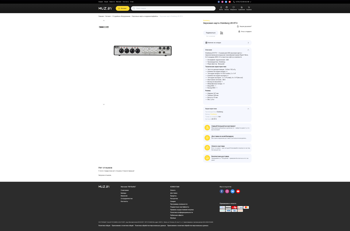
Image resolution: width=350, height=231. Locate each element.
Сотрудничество (127, 198)
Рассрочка (174, 198)
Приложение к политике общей (122, 225)
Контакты (126, 1)
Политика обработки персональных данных (150, 225)
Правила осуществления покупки (182, 210)
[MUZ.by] (105, 8)
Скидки (100, 1)
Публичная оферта (176, 215)
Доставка (173, 193)
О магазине (125, 190)
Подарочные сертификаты (179, 207)
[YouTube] (230, 2)
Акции (106, 1)
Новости (112, 1)
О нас (132, 1)
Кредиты (173, 196)
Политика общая (104, 225)
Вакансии (124, 196)
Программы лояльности (178, 204)
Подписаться (210, 33)
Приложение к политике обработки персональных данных (187, 225)
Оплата (172, 190)
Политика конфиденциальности (181, 212)
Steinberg (206, 20)
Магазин (118, 1)
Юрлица (173, 218)
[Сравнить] (221, 32)
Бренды (123, 193)
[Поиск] (133, 8)
